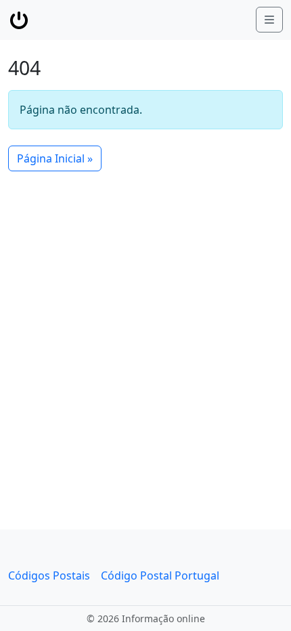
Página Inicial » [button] (55, 158)
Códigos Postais (49, 575)
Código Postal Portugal (160, 575)
